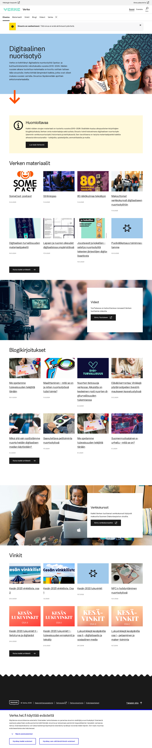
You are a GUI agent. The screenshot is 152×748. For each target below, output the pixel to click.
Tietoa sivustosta (76, 703)
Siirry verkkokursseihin (103, 523)
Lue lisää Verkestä (36, 145)
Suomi (131, 9)
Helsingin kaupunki (10, 2)
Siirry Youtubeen (101, 317)
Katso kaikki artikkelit (21, 269)
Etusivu (6, 17)
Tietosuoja (60, 703)
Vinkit (26, 17)
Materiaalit (17, 17)
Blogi (34, 17)
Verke (50, 17)
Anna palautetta (140, 2)
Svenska (139, 9)
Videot (42, 17)
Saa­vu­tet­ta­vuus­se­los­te (44, 703)
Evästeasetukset (92, 703)
